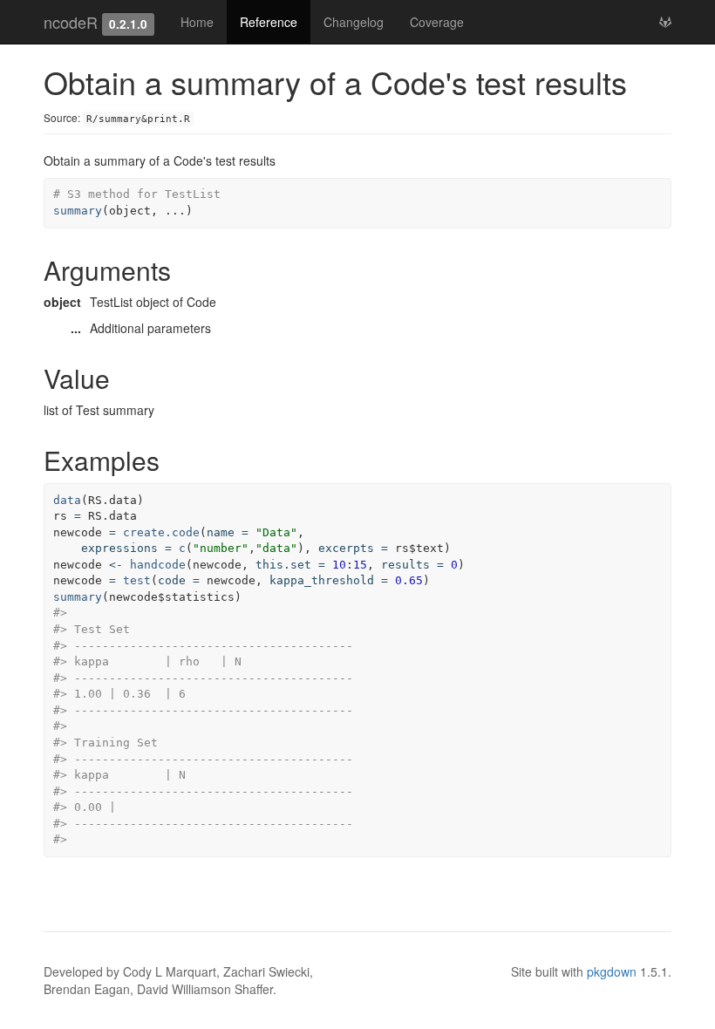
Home (197, 22)
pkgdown (612, 971)
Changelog (353, 22)
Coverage (437, 22)
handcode (158, 564)
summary (77, 210)
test (137, 580)
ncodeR (71, 21)
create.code (161, 532)
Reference (268, 22)
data (67, 500)
